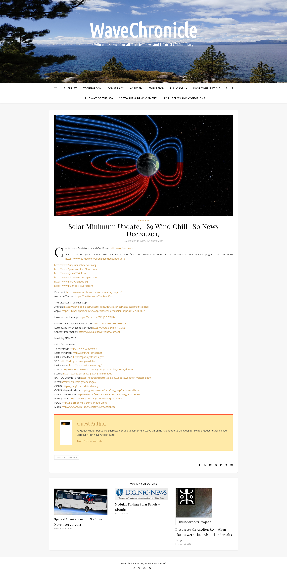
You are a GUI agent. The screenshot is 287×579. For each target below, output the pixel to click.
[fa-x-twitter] (139, 568)
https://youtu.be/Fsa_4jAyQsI (109, 327)
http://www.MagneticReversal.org (73, 285)
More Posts (84, 441)
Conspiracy (115, 88)
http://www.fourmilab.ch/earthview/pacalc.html (88, 406)
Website (98, 441)
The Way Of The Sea (99, 98)
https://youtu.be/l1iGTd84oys (111, 323)
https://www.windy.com (83, 348)
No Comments (155, 240)
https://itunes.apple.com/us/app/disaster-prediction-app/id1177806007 (103, 310)
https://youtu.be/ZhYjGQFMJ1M (97, 317)
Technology (92, 88)
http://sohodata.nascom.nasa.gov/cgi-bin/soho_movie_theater (98, 369)
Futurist (70, 88)
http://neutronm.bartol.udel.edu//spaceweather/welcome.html (115, 377)
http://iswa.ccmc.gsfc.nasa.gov (78, 381)
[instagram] (145, 568)
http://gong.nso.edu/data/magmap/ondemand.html (110, 390)
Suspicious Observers (66, 457)
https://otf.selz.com (122, 248)
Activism (136, 88)
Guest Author (91, 423)
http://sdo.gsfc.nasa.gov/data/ (78, 361)
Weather (144, 220)
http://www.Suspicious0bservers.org (75, 265)
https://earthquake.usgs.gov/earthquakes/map (96, 398)
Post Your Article (206, 88)
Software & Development (138, 98)
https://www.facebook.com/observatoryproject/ (94, 292)
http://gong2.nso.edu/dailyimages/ (82, 386)
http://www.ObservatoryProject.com (75, 277)
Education (156, 88)
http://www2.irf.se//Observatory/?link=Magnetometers (109, 394)
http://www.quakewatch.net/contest (99, 331)
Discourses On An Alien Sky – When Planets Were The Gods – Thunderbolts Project (203, 534)
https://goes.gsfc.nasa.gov (88, 357)
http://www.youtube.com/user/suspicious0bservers (95, 258)
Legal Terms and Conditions (184, 98)
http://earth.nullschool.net (87, 352)
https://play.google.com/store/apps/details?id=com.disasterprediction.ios (106, 306)
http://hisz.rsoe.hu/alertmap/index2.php (84, 402)
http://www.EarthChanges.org (71, 281)
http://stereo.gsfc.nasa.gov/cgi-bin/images (87, 373)
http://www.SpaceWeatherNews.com (75, 269)
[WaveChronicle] (143, 41)
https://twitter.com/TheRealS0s (93, 296)
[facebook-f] (134, 568)
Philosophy (178, 88)
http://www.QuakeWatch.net (70, 273)
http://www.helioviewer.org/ (85, 365)
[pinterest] (150, 568)
